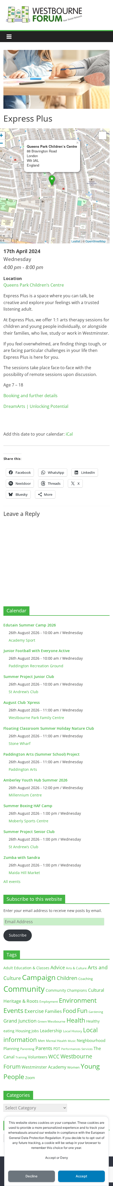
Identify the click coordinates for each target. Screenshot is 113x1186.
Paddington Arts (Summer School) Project (41, 754)
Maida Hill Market (24, 872)
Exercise (34, 1011)
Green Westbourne (51, 1021)
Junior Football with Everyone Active (36, 650)
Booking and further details (30, 395)
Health (75, 1020)
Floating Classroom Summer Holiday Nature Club (48, 728)
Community (24, 989)
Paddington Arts (23, 769)
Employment (48, 1001)
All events (11, 881)
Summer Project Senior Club (29, 831)
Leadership (51, 1031)
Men (41, 1040)
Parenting (27, 1049)
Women (73, 1067)
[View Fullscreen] (102, 135)
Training (21, 1057)
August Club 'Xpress (21, 702)
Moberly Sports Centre (28, 820)
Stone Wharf (19, 743)
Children (67, 978)
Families (53, 1011)
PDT (56, 1048)
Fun (82, 1010)
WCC (53, 1056)
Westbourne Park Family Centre (36, 717)
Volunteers (37, 1056)
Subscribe (18, 935)
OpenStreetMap (95, 241)
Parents (43, 1048)
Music (72, 1041)
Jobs (35, 1030)
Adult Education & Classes (26, 967)
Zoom (30, 1077)
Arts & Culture (76, 968)
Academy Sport (22, 640)
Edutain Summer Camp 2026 (29, 625)
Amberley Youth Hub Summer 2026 (35, 780)
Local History (72, 1031)
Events (13, 1010)
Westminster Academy (44, 1067)
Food (69, 1010)
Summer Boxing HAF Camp (27, 805)
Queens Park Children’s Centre (33, 285)
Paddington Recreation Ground (36, 665)
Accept (81, 1176)
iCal (69, 434)
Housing (23, 1030)
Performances (70, 1049)
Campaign (39, 977)
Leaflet (75, 241)
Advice (57, 967)
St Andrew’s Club (23, 691)
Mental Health (56, 1041)
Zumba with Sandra (21, 857)
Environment (78, 1000)
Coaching (85, 978)
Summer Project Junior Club (28, 676)
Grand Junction (20, 1021)
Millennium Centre (25, 794)
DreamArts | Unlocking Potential (35, 406)
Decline (31, 1176)
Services (87, 1049)
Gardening (96, 1012)
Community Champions (66, 990)
